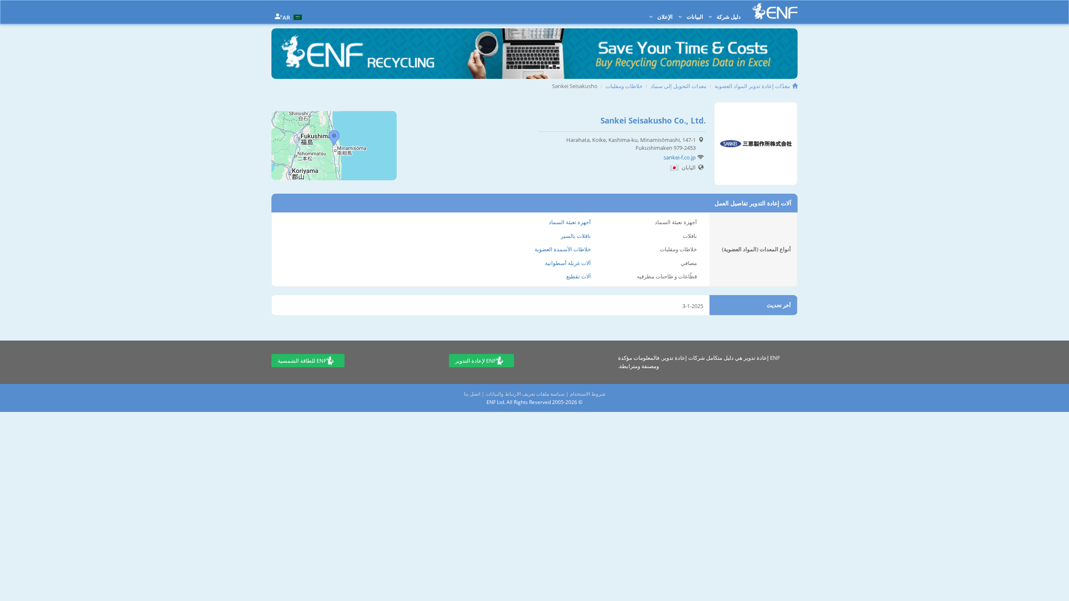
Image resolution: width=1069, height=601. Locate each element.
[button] (293, 16)
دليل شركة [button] (728, 16)
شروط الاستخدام (587, 393)
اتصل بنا (472, 393)
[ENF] (775, 11)
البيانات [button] (694, 16)
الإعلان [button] (664, 16)
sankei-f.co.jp (680, 157)
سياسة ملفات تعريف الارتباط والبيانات (525, 393)
